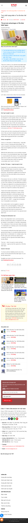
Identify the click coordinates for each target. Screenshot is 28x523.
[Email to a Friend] (15, 265)
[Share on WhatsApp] (8, 265)
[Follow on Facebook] (9, 419)
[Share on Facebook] (10, 265)
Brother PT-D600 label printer (15, 128)
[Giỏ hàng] (26, 5)
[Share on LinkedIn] (20, 265)
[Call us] (14, 419)
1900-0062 (13, 318)
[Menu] (2, 5)
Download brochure (8, 260)
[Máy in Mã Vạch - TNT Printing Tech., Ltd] (14, 5)
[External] (7, 280)
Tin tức (4, 19)
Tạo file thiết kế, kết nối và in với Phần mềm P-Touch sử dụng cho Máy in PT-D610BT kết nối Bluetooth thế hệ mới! (14, 52)
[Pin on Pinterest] (18, 265)
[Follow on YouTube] (17, 419)
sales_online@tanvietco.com (12, 319)
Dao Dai (23, 19)
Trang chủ (3, 10)
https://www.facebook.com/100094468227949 (13, 446)
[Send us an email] (12, 419)
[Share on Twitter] (13, 265)
